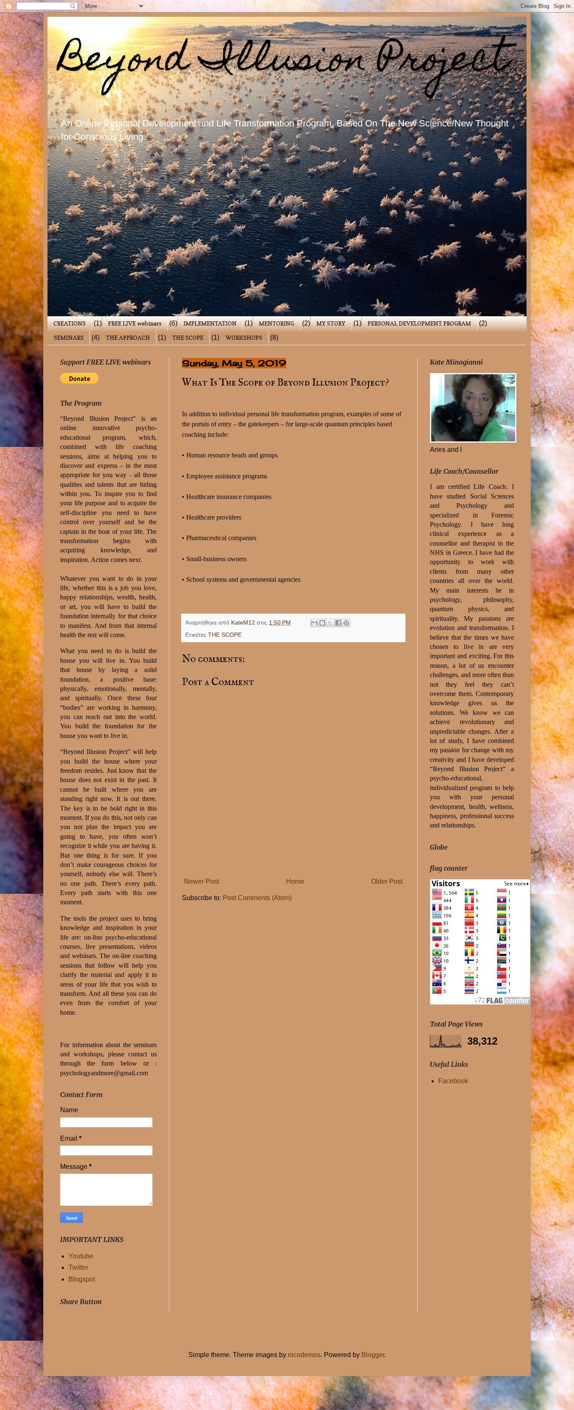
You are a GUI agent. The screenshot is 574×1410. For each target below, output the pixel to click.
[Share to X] (330, 623)
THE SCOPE (187, 337)
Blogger (372, 1354)
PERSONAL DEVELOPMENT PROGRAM (419, 323)
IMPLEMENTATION (210, 323)
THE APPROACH (128, 337)
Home (295, 881)
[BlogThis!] (322, 623)
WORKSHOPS (244, 337)
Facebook (453, 1080)
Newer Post (201, 881)
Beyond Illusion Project (284, 62)
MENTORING (276, 323)
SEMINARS (69, 337)
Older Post (387, 881)
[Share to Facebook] (338, 623)
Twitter (78, 1267)
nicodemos (304, 1354)
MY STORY (330, 323)
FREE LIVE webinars (134, 323)
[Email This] (314, 623)
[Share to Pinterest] (346, 623)
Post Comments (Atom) (257, 897)
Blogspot (81, 1279)
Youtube (80, 1256)
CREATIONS (69, 323)
